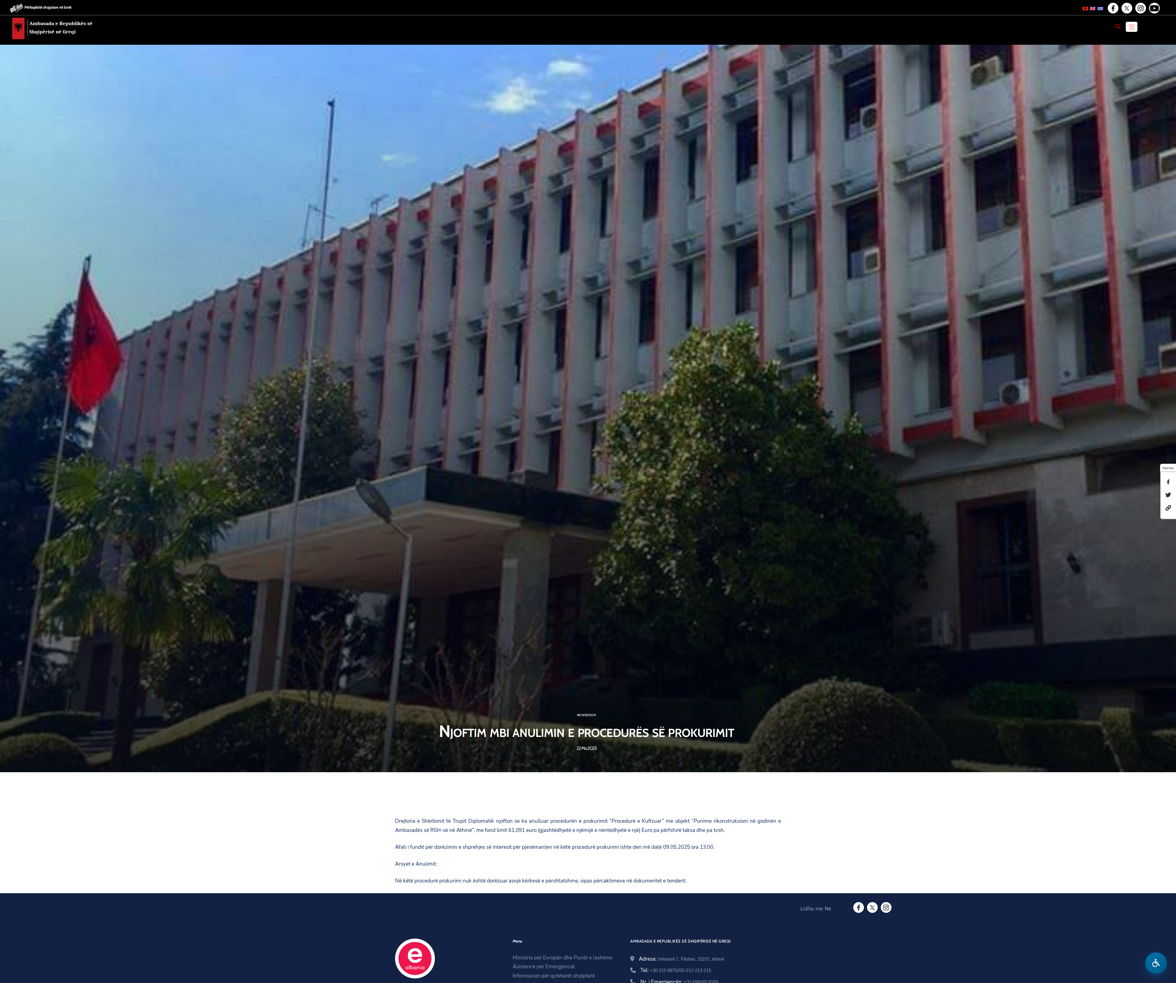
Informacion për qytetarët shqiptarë (554, 975)
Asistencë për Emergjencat (544, 966)
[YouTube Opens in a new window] (1154, 8)
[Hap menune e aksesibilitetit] (1156, 963)
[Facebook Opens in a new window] (1113, 8)
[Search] (1118, 26)
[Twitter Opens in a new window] (1126, 8)
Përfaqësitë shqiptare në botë (47, 7)
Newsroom (586, 715)
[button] (1168, 507)
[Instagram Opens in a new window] (1140, 8)
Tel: (675, 970)
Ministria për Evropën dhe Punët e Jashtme (562, 957)
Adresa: (681, 958)
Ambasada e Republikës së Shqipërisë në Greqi (60, 28)
